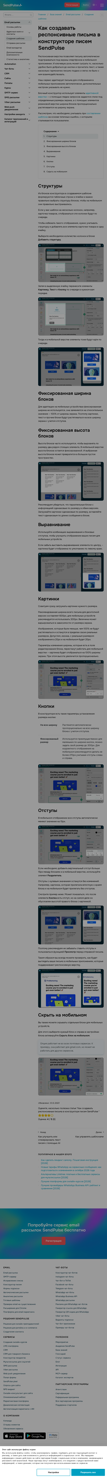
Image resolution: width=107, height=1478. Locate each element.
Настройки (53, 1472)
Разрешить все (88, 1472)
